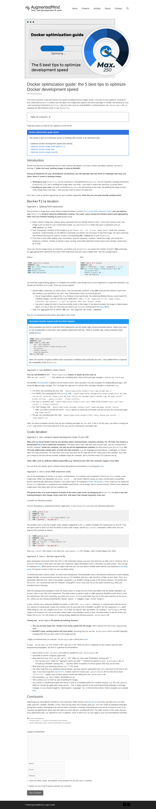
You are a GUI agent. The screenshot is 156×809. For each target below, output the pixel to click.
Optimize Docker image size (42, 149)
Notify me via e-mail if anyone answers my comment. (50, 786)
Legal (47, 805)
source (64, 394)
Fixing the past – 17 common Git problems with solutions (48, 720)
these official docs (96, 482)
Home (75, 8)
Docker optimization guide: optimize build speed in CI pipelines (50, 723)
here (32, 315)
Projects (85, 8)
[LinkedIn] (128, 804)
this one (94, 702)
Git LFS (61, 672)
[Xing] (124, 804)
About (107, 8)
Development (39, 718)
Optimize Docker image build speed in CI (48, 146)
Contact (118, 8)
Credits (52, 805)
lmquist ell (102, 307)
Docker (31, 718)
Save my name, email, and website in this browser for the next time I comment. (60, 781)
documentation (43, 383)
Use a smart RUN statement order (97, 211)
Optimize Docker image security (44, 152)
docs (38, 333)
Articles (97, 8)
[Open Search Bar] (127, 8)
